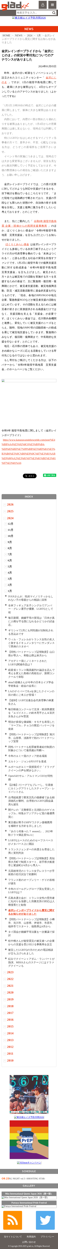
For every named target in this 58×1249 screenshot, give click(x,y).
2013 (10, 1040)
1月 (39, 35)
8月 (10, 548)
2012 (10, 1046)
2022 (10, 979)
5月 (10, 566)
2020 (10, 992)
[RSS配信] (12, 1220)
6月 (10, 560)
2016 (10, 1019)
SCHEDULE (29, 1171)
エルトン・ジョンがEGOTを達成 (27, 761)
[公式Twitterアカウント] (45, 1220)
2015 (10, 1026)
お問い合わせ (29, 1242)
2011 (10, 1053)
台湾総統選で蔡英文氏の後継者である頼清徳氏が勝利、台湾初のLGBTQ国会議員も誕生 (31, 801)
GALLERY (29, 1186)
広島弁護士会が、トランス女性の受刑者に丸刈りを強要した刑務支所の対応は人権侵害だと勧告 (31, 901)
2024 (29, 35)
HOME (6, 35)
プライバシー (47, 1236)
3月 (10, 578)
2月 (10, 584)
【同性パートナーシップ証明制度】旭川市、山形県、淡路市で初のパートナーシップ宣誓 (31, 738)
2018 (10, 1006)
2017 (10, 1013)
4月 (10, 572)
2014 (10, 1033)
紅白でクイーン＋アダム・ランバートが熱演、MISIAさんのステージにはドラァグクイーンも (31, 962)
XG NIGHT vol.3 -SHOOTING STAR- (27, 1178)
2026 (10, 504)
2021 (10, 985)
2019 (10, 999)
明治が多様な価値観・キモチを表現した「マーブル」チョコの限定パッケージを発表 (31, 725)
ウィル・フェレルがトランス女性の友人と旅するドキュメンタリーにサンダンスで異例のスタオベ (31, 643)
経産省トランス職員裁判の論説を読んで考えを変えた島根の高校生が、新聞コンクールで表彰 (31, 673)
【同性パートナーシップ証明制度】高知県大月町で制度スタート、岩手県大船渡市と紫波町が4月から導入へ (31, 862)
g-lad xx (16, 6)
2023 (10, 972)
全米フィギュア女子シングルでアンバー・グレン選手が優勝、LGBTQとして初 (30, 609)
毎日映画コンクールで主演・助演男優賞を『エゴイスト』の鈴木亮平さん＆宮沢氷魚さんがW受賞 (31, 713)
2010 (10, 1060)
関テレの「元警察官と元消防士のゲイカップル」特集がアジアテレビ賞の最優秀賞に (31, 813)
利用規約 (31, 1236)
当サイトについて (13, 1236)
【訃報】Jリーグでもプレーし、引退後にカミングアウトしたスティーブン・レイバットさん (31, 788)
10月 (10, 536)
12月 (10, 523)
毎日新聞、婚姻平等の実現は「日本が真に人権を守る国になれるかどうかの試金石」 (31, 621)
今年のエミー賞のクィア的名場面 (27, 756)
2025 (10, 511)
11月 (10, 529)
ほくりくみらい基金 (17, 244)
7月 (10, 554)
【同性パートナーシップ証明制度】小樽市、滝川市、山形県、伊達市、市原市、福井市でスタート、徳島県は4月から (31, 923)
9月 (10, 542)
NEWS (18, 35)
